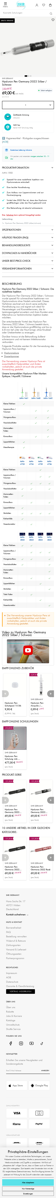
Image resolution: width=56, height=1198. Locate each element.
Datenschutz (12, 981)
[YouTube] (31, 1043)
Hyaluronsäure (11, 352)
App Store (18, 1085)
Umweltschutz (13, 1024)
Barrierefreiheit (13, 927)
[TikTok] (42, 1043)
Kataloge (10, 1020)
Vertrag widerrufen (20, 991)
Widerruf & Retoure (16, 940)
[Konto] (37, 5)
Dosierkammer (11, 356)
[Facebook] (10, 1043)
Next (50, 693)
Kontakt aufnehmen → (17, 914)
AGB (5, 141)
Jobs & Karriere (14, 1016)
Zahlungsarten (13, 945)
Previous (5, 693)
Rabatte (10, 1011)
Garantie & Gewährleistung (20, 986)
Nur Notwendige (28, 1189)
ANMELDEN (45, 1070)
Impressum (11, 973)
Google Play (41, 1085)
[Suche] (51, 13)
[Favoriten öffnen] (44, 5)
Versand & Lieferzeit (16, 949)
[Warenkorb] (50, 5)
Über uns (10, 1007)
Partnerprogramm (15, 958)
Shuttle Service (13, 1029)
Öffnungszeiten (13, 953)
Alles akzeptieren (28, 1182)
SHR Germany (7, 78)
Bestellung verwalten (16, 936)
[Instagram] (21, 1043)
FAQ (8, 932)
